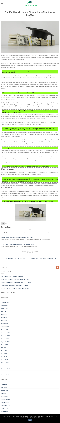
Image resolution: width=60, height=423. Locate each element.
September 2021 (5, 305)
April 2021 (4, 320)
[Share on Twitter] (28, 252)
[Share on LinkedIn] (37, 252)
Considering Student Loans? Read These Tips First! (14, 285)
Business (3, 393)
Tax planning (4, 411)
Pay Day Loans (5, 402)
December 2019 (5, 369)
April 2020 (4, 357)
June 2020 (4, 351)
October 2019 (5, 375)
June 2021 (4, 314)
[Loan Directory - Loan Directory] (30, 3)
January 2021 (4, 329)
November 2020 (5, 335)
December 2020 (5, 332)
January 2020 (4, 366)
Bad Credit (4, 387)
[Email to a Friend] (31, 252)
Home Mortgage (5, 399)
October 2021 (5, 302)
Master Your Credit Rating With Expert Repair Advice (15, 288)
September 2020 (5, 341)
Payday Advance (5, 405)
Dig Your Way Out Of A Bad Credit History (12, 276)
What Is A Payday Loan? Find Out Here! (14, 258)
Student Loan (30, 9)
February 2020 (5, 363)
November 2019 (5, 372)
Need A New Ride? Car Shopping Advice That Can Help (16, 282)
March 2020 (4, 360)
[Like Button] (3, 223)
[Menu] (2, 3)
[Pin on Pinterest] (34, 252)
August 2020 (4, 344)
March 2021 (4, 323)
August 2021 (4, 308)
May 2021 (4, 317)
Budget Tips (4, 390)
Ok (30, 420)
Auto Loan (4, 384)
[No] (58, 419)
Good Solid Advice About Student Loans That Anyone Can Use (17, 230)
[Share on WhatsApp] (23, 252)
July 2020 (3, 348)
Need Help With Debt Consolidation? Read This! (43, 258)
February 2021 (5, 326)
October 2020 (5, 338)
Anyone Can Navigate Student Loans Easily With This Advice (17, 237)
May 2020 (4, 354)
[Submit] (57, 267)
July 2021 (3, 311)
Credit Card (4, 396)
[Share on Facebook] (25, 252)
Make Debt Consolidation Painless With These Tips (15, 279)
